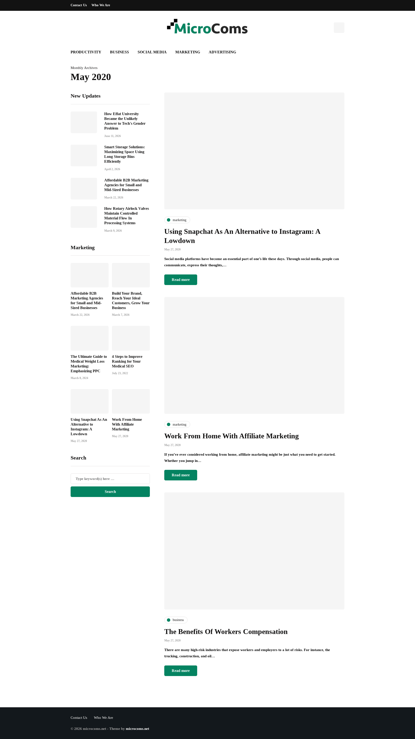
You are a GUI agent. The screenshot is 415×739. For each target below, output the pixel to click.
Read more (181, 280)
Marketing (187, 52)
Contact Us (79, 5)
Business (119, 52)
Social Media (152, 52)
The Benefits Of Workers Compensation (226, 631)
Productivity (86, 52)
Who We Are (101, 5)
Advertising (222, 52)
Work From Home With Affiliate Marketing (127, 424)
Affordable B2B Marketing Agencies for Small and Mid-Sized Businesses (126, 185)
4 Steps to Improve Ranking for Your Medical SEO (127, 361)
